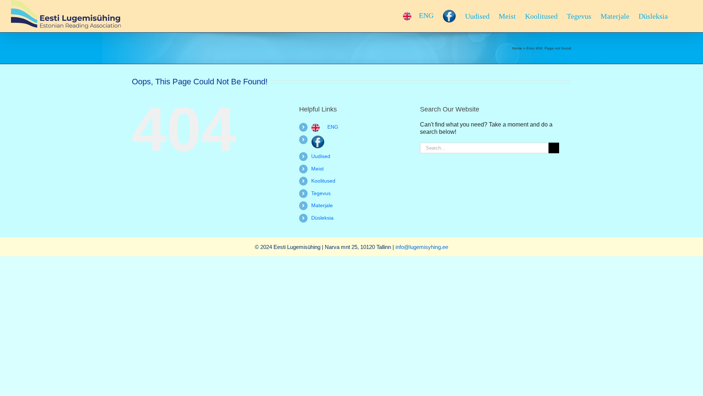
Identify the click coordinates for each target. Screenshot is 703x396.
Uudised (320, 156)
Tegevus (321, 193)
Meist (317, 169)
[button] (680, 16)
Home (517, 48)
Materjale (322, 205)
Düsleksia (322, 218)
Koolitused (323, 181)
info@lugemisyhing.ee (421, 247)
